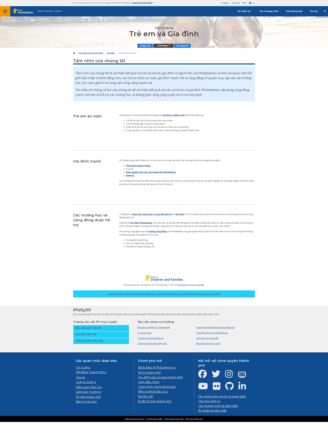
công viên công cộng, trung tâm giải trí (152, 214)
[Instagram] (231, 376)
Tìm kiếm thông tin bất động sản (212, 332)
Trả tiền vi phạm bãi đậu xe (150, 338)
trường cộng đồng (157, 231)
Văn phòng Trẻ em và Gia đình (91, 53)
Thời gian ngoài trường (138, 165)
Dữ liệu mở (145, 396)
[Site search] (325, 11)
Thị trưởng (83, 367)
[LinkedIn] (244, 388)
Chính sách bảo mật (174, 419)
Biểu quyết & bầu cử (151, 391)
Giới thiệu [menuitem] (162, 45)
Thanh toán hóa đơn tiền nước (152, 343)
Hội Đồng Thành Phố (90, 372)
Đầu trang (315, 411)
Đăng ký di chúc (86, 401)
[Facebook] (204, 376)
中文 (244, 3)
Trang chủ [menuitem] (145, 45)
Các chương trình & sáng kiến (218, 406)
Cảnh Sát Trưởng (87, 392)
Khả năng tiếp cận (194, 419)
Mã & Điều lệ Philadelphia (155, 367)
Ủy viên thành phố (88, 397)
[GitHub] (231, 388)
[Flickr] (218, 388)
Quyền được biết (154, 419)
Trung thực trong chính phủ (157, 387)
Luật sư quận (85, 382)
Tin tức (314, 11)
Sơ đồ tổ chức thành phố (154, 401)
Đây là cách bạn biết (142, 3)
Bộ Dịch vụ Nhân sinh (174, 115)
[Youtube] (205, 388)
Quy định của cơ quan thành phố (160, 377)
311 (75, 314)
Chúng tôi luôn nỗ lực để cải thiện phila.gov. (164, 294)
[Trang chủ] (74, 53)
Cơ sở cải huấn (144, 332)
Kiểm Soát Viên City (89, 387)
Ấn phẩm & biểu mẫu (212, 410)
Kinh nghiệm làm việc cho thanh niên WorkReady (151, 172)
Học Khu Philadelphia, (142, 222)
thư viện (179, 214)
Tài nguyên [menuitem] (182, 45)
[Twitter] (218, 376)
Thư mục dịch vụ (209, 401)
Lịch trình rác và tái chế (207, 338)
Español (236, 3)
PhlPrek (130, 175)
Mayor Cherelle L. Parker (49, 11)
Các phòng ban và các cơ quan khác (222, 396)
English (225, 3)
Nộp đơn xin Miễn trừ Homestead (153, 327)
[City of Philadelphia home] (24, 11)
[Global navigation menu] (5, 11)
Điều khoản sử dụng (134, 419)
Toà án (80, 377)
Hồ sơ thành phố (149, 372)
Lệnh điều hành (148, 382)
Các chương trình (268, 11)
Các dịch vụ (243, 11)
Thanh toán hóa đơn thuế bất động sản (215, 327)
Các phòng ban (294, 11)
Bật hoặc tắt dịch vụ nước (208, 343)
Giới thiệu (111, 53)
